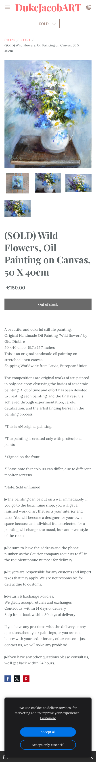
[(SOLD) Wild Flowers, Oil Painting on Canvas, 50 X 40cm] (17, 183)
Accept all (48, 732)
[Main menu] (7, 7)
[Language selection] (89, 7)
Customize (48, 718)
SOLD (25, 40)
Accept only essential (48, 745)
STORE (9, 40)
